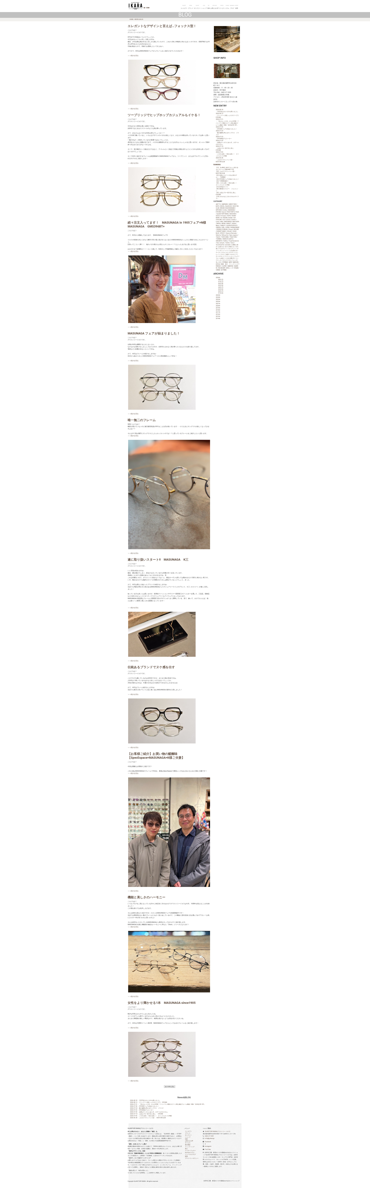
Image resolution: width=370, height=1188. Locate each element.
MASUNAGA (228, 221)
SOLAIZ (229, 231)
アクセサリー (222, 248)
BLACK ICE (229, 206)
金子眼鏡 (223, 270)
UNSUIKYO (219, 241)
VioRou (225, 241)
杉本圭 (218, 264)
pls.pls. (222, 243)
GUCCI (218, 216)
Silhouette (225, 235)
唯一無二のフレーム (142, 420)
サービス (222, 7)
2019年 (218, 308)
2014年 (218, 318)
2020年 (218, 306)
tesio (232, 243)
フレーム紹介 (220, 258)
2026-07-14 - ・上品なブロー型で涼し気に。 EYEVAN (226, 148)
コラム (227, 7)
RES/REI (236, 229)
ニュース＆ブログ (190, 1154)
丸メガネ (218, 262)
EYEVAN (218, 212)
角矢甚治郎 (221, 268)
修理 (230, 262)
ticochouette (220, 244)
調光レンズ (229, 268)
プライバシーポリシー (191, 1158)
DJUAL (225, 210)
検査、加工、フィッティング (230, 264)
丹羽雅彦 (225, 262)
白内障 (224, 266)
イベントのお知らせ (231, 250)
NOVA (234, 223)
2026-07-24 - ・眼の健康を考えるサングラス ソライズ (227, 132)
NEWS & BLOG (139, 19)
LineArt (233, 219)
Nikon (217, 225)
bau (218, 243)
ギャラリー (197, 7)
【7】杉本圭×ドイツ (222, 187)
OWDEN (218, 227)
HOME (131, 19)
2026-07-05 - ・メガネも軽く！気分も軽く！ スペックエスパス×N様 (227, 154)
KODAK (225, 217)
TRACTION (233, 237)
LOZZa (228, 219)
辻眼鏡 (218, 270)
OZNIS (227, 227)
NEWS (223, 223)
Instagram (208, 1146)
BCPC (217, 206)
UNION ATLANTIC (228, 239)
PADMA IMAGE (235, 227)
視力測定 (187, 1145)
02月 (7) (220, 291)
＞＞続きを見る (133, 55)
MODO (219, 223)
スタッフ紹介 (225, 254)
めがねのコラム (189, 1152)
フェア (236, 256)
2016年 (218, 314)
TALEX (218, 237)
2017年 (218, 312)
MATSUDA (236, 221)
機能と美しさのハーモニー (146, 897)
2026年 (218, 277)
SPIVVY (222, 233)
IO (221, 217)
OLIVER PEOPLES (231, 225)
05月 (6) (220, 285)
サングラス (229, 252)
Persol (231, 229)
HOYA (229, 216)
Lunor (217, 221)
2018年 (218, 310)
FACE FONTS (231, 212)
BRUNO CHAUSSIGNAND (227, 208)
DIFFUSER (219, 210)
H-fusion (223, 216)
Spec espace (233, 235)
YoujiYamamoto (234, 241)
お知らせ (221, 246)
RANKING (217, 165)
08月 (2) (220, 279)
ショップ (204, 7)
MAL (221, 221)
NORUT (229, 223)
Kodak (230, 217)
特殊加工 (218, 266)
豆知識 (236, 268)
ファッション (229, 256)
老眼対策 (230, 266)
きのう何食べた (229, 246)
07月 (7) (220, 281)
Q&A (208, 7)
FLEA (237, 212)
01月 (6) (220, 293)
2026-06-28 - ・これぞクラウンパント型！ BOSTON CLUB (225, 159)
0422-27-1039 (209, 1136)
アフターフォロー (190, 1150)
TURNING (218, 239)
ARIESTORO (232, 204)
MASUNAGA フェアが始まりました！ (154, 333)
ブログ (232, 7)
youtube (227, 244)
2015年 (218, 316)
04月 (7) (220, 287)
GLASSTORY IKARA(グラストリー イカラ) (217, 1131)
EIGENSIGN (231, 210)
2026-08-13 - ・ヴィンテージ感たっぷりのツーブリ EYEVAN (228, 115)
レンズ (235, 260)
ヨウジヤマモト (227, 260)
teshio (228, 243)
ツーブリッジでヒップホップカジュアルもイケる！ (166, 115)
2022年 (218, 301)
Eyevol (224, 212)
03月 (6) (220, 289)
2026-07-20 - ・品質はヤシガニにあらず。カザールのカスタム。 (227, 142)
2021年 (218, 303)
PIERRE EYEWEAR (222, 229)
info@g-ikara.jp (209, 1138)
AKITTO (218, 204)
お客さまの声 (215, 7)
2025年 (218, 295)
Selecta (218, 235)
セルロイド (233, 254)
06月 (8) (220, 283)
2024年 (218, 297)
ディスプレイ (220, 256)
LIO (224, 219)
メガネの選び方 (230, 258)
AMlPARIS (225, 204)
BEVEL (222, 206)
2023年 (218, 299)
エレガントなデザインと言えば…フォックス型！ (162, 26)
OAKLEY (222, 225)
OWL (223, 227)
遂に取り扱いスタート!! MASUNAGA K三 (158, 559)
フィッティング (189, 1146)
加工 (186, 1148)
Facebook (208, 1141)
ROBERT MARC (221, 231)
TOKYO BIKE (225, 237)
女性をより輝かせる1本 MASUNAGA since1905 (162, 1003)
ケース (218, 252)
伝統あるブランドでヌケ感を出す (151, 667)
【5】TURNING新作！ (222, 181)
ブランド (190, 7)
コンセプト (184, 7)
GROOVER (233, 214)
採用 (236, 7)
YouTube (208, 1149)
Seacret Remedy (231, 233)
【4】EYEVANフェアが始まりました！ (227, 179)
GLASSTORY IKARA (136, 6)
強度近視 (235, 262)
